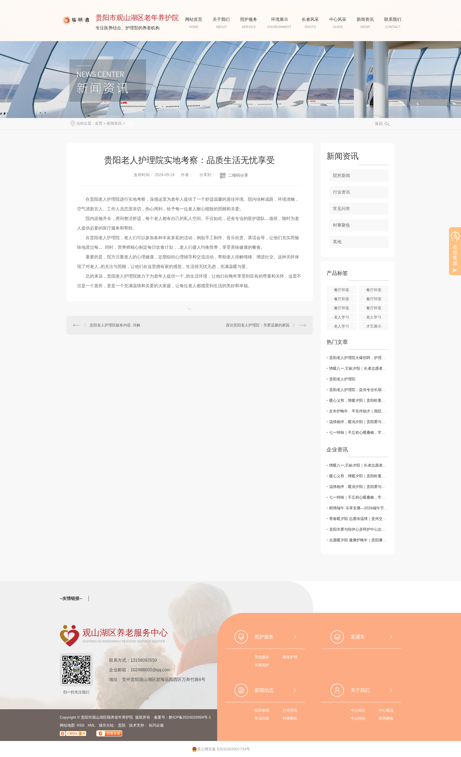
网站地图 (67, 725)
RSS (81, 725)
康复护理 (290, 657)
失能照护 (262, 665)
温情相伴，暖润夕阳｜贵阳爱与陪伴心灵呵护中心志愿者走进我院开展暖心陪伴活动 (359, 422)
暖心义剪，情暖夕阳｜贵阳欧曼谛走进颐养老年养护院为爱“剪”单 (359, 400)
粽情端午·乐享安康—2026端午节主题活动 (359, 508)
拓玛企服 (156, 725)
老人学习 (341, 317)
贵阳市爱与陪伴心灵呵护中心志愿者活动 (359, 529)
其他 (129, 123)
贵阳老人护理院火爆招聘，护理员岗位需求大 (359, 358)
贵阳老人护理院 (342, 379)
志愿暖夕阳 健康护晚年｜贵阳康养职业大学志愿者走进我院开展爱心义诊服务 (359, 540)
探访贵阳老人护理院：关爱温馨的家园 (257, 325)
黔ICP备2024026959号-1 (190, 717)
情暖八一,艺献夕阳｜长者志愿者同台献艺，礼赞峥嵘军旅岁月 (359, 368)
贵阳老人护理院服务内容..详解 (115, 325)
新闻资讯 (114, 123)
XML (92, 725)
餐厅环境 (341, 290)
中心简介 (358, 710)
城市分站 (106, 725)
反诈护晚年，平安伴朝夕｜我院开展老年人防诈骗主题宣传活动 (359, 411)
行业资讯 (341, 192)
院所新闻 (341, 175)
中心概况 (386, 710)
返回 (379, 123)
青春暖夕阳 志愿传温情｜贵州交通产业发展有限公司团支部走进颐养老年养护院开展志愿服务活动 (359, 519)
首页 (98, 123)
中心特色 (358, 718)
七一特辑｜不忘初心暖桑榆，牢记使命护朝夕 (359, 432)
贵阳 (121, 725)
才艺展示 (373, 326)
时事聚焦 (341, 225)
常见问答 (341, 208)
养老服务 (262, 657)
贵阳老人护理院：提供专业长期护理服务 (359, 390)
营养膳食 (386, 718)
